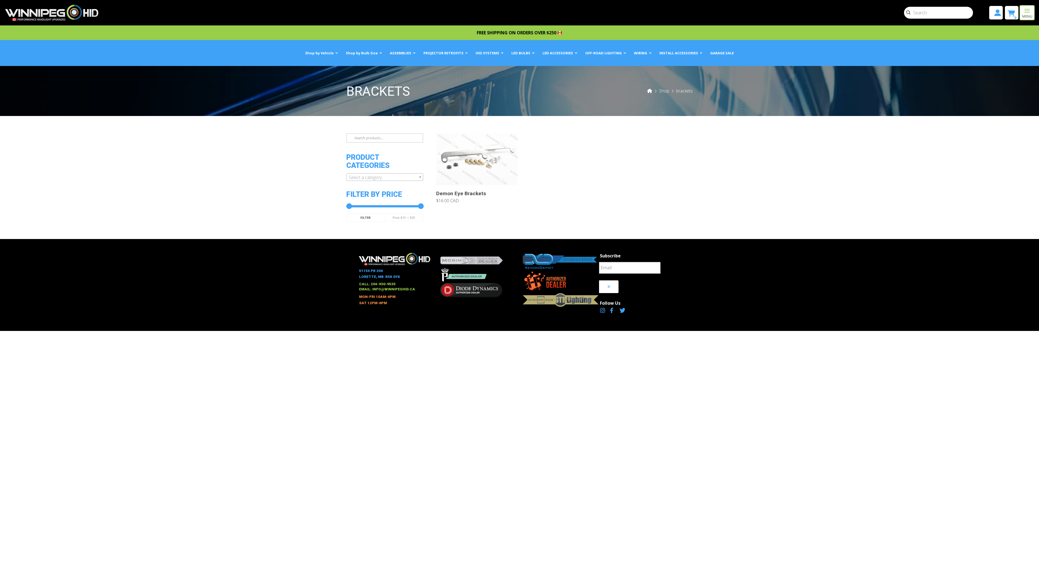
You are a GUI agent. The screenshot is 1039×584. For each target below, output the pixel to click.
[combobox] (384, 177)
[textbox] (385, 177)
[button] (1027, 12)
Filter (365, 217)
